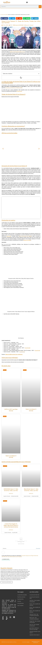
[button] (27, 2)
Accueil (2, 14)
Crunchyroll (22, 351)
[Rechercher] (40, 6)
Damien (34, 642)
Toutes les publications (6, 582)
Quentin (38, 641)
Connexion (38, 548)
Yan (37, 642)
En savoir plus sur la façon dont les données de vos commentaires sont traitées (20, 556)
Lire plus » (11, 493)
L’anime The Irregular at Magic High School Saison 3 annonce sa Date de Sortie (11, 525)
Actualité (5, 14)
